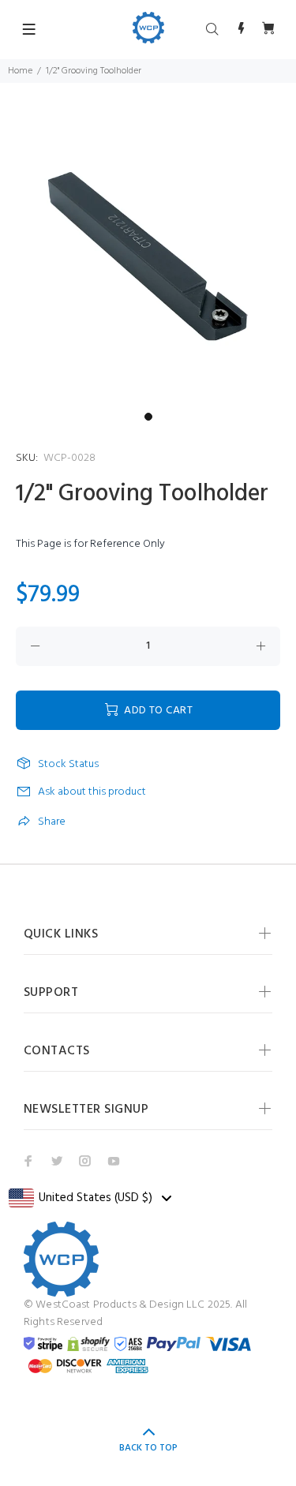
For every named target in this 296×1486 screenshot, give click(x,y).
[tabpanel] (148, 257)
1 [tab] (148, 417)
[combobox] (89, 1198)
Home (20, 71)
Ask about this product (92, 792)
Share (52, 822)
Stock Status (68, 764)
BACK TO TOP (148, 1448)
